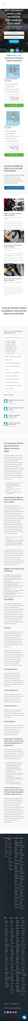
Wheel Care (10, 854)
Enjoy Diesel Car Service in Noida (17, 924)
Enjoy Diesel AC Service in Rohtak (23, 963)
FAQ (6, 845)
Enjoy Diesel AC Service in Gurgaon (13, 960)
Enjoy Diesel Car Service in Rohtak (23, 924)
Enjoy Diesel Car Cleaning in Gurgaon (13, 942)
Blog (6, 849)
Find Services (14, 41)
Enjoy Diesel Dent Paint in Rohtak (23, 934)
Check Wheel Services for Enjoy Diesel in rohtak (15, 187)
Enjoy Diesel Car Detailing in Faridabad (22, 905)
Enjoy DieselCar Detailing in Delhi (7, 985)
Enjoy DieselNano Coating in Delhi (7, 978)
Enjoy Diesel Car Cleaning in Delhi (7, 943)
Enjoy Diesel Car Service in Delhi (6, 924)
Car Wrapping (11, 861)
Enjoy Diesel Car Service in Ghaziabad (16, 843)
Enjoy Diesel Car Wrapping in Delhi (7, 970)
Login (6, 856)
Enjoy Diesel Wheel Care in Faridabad (22, 870)
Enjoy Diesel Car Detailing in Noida (18, 988)
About (6, 843)
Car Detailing (11, 868)
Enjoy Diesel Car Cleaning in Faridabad (22, 861)
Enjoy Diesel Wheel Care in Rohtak (23, 953)
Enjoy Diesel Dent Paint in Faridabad (22, 852)
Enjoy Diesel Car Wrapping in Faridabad (22, 885)
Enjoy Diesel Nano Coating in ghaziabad (16, 893)
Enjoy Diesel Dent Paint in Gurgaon (13, 933)
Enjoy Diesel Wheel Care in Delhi (6, 952)
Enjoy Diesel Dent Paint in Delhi (6, 934)
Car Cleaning (11, 850)
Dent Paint (10, 847)
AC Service (10, 857)
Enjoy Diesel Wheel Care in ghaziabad (16, 868)
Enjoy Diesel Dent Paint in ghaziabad (16, 850)
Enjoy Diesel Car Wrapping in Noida (18, 970)
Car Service (10, 843)
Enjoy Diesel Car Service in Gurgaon (13, 924)
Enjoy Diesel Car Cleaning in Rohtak (24, 943)
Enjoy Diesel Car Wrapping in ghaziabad (16, 884)
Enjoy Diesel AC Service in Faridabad (22, 877)
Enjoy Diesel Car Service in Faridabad (22, 844)
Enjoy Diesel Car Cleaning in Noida (18, 943)
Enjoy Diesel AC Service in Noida (17, 961)
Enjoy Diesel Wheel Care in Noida (17, 952)
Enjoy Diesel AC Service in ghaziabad (16, 876)
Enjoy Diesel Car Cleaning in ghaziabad (16, 859)
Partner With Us (7, 853)
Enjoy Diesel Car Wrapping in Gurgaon (13, 969)
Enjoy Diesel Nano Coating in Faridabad (22, 895)
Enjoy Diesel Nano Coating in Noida (18, 979)
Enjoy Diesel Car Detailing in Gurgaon (13, 989)
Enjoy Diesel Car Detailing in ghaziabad (16, 903)
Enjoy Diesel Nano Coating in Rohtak (23, 981)
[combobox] (14, 33)
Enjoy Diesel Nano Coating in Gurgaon (13, 979)
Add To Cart (14, 105)
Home (6, 841)
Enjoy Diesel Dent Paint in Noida (17, 934)
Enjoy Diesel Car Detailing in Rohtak (24, 990)
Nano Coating (10, 865)
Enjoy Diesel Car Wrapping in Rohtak (24, 972)
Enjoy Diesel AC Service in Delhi (6, 961)
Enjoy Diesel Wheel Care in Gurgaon (13, 951)
